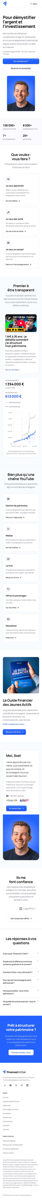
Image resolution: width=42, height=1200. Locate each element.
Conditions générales (11, 1149)
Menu (35, 4)
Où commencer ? (21, 61)
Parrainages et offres (10, 1109)
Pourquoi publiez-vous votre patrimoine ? (16, 992)
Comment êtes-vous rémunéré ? (17, 972)
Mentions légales (9, 1141)
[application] (21, 429)
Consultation (7, 1121)
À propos (6, 1125)
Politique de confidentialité (13, 1145)
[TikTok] (5, 1085)
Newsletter (7, 1113)
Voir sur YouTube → (12, 370)
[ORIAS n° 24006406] (11, 800)
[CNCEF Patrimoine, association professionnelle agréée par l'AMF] (24, 800)
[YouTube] (10, 1085)
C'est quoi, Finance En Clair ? (15, 953)
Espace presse (8, 1153)
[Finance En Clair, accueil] (5, 4)
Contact (6, 1129)
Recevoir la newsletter (21, 68)
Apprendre (7, 1105)
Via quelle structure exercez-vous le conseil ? (19, 1003)
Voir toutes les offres (19, 918)
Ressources (7, 1117)
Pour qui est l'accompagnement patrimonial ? (17, 981)
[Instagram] (22, 1085)
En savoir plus (15, 808)
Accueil (5, 1097)
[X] (16, 1085)
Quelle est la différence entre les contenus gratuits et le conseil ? (17, 963)
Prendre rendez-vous (21, 1052)
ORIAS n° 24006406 (29, 1183)
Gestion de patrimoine (11, 1101)
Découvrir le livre (13, 732)
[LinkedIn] (27, 1085)
